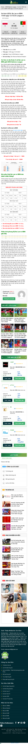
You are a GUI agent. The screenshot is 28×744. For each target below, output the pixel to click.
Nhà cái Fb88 (6, 715)
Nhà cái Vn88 (6, 713)
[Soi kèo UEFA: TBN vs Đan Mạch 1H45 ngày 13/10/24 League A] (7, 328)
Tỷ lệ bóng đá (9, 471)
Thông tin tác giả (17, 731)
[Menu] (26, 2)
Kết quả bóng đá (10, 479)
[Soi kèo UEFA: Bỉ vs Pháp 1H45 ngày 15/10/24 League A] (20, 312)
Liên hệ (3, 729)
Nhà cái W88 (6, 710)
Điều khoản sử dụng (20, 729)
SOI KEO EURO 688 (17, 130)
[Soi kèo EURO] (14, 2)
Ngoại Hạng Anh (7, 458)
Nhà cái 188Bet (6, 705)
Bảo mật (8, 731)
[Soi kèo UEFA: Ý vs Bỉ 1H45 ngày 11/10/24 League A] (20, 343)
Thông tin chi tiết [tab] (9, 299)
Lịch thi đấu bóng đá (7, 667)
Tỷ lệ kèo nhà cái (7, 665)
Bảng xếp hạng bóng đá (8, 679)
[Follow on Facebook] (16, 723)
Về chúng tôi (10, 729)
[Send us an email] (21, 723)
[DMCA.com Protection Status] (5, 655)
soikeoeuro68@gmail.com (11, 649)
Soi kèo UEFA (6, 696)
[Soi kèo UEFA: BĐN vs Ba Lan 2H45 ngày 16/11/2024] (7, 312)
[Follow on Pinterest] (24, 723)
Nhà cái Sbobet (6, 708)
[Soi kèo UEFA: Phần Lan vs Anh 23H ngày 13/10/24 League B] (20, 328)
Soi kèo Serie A (6, 693)
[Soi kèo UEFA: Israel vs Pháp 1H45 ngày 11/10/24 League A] (7, 343)
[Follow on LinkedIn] (1, 726)
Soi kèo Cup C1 (6, 691)
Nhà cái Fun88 (6, 718)
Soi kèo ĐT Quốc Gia (8, 698)
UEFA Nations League (10, 7)
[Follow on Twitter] (19, 723)
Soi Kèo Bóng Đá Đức (8, 688)
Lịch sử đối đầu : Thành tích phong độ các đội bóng (13, 671)
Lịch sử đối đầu (10, 483)
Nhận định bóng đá (11, 475)
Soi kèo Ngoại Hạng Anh (8, 686)
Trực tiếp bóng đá (7, 676)
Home (2, 7)
